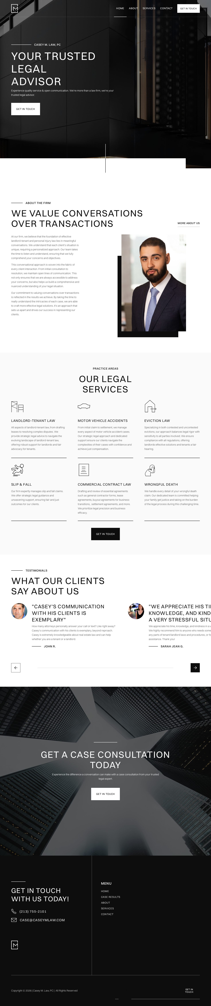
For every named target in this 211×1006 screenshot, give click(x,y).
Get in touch (25, 109)
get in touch (188, 8)
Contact (166, 8)
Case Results (110, 897)
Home (120, 8)
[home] (14, 8)
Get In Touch (189, 990)
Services (107, 908)
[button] (149, 8)
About (133, 8)
